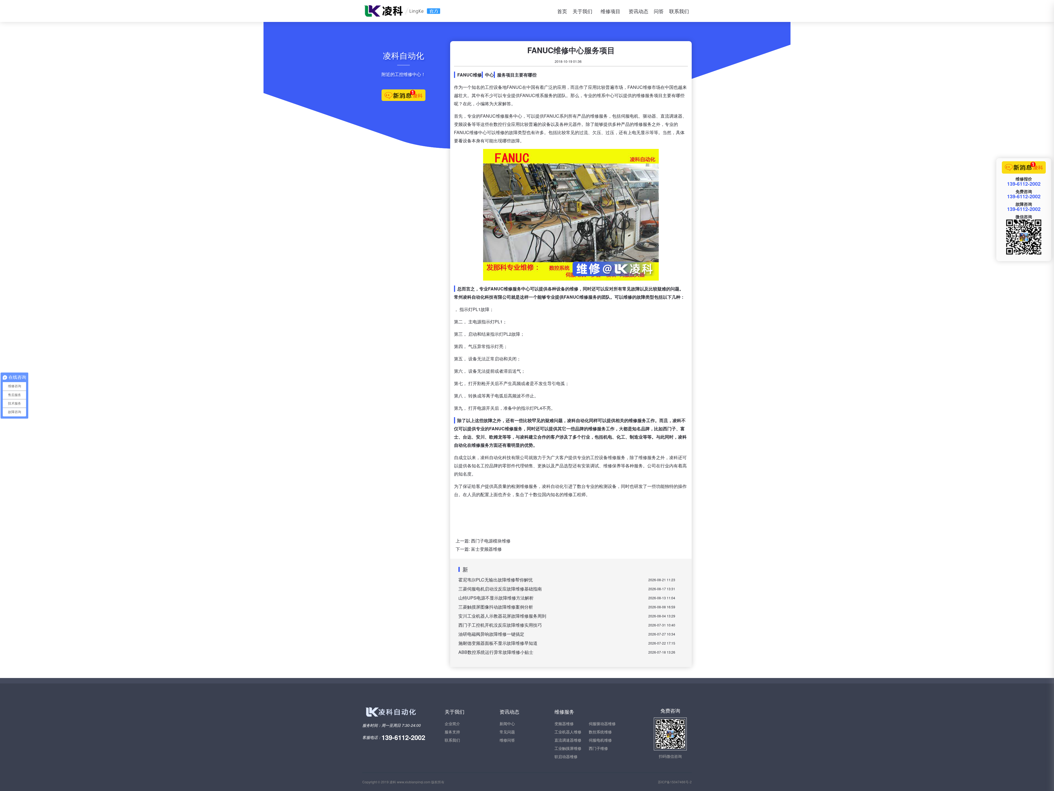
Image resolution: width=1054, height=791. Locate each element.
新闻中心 (507, 723)
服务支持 (452, 731)
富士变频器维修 (486, 549)
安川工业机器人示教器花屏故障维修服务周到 (502, 616)
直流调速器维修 (567, 740)
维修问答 (507, 740)
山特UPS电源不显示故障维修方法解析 (496, 598)
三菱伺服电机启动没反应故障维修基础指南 (500, 589)
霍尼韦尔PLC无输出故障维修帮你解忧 (495, 580)
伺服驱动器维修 (602, 723)
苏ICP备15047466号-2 (675, 781)
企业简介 (452, 723)
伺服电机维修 (600, 740)
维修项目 (610, 11)
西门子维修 (598, 748)
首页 (562, 11)
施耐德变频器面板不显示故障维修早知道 (497, 643)
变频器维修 (564, 723)
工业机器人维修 (567, 731)
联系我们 (679, 11)
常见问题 (507, 731)
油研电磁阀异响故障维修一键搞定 (491, 634)
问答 (659, 11)
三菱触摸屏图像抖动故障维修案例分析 (495, 607)
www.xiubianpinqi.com (413, 781)
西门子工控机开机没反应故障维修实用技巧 (500, 625)
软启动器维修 (566, 756)
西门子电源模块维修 (491, 541)
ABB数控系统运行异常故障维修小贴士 (495, 652)
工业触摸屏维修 (567, 748)
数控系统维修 (600, 731)
